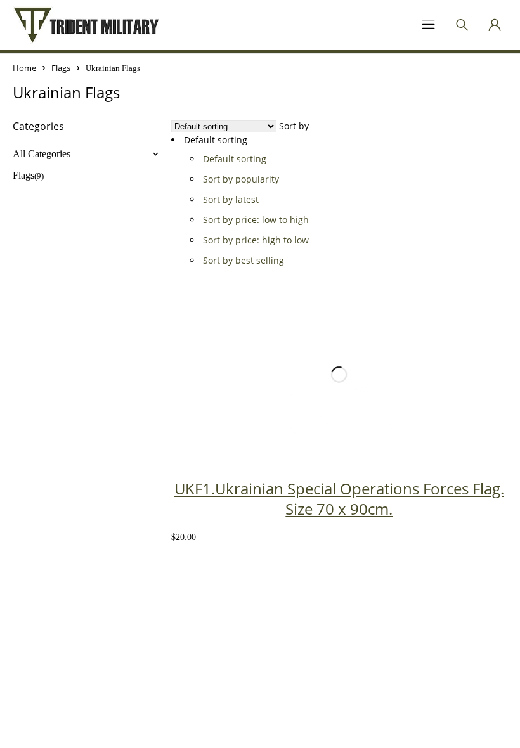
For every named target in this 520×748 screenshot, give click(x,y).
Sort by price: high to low (256, 240)
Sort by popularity (241, 179)
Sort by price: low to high (256, 220)
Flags (60, 68)
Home (24, 68)
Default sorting (234, 159)
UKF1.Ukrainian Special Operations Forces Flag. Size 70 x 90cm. (339, 498)
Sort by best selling (243, 260)
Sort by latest (231, 199)
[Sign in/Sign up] (494, 24)
